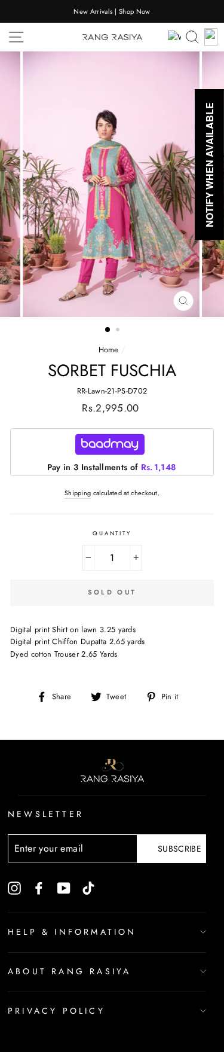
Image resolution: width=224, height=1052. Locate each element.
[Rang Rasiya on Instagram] (14, 887)
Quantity (112, 533)
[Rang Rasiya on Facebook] (38, 887)
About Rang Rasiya (69, 971)
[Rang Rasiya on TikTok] (88, 887)
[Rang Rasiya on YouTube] (63, 887)
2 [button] (119, 331)
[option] (112, 11)
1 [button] (108, 330)
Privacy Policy (56, 1011)
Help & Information (72, 932)
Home (109, 349)
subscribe (179, 849)
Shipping (78, 493)
